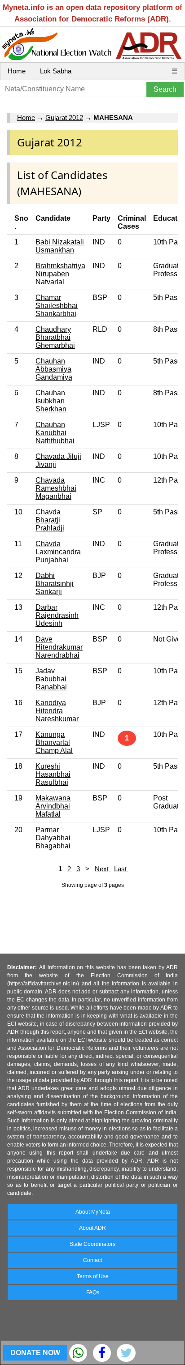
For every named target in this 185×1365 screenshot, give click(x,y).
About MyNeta (92, 1212)
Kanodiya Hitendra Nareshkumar (57, 711)
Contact (92, 1260)
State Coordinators (92, 1244)
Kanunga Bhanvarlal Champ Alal (54, 742)
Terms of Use (93, 1276)
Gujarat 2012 (64, 117)
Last (121, 869)
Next (102, 869)
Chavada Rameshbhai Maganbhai (55, 488)
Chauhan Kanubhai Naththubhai (55, 433)
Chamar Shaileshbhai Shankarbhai (56, 305)
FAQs (92, 1292)
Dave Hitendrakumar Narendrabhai (59, 647)
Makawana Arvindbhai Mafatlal (52, 806)
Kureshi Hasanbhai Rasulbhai (52, 774)
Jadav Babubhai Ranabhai (51, 679)
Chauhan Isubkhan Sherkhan (50, 401)
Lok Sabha (55, 71)
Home (17, 71)
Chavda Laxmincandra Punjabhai (58, 552)
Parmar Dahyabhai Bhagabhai (52, 838)
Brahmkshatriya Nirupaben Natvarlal (60, 274)
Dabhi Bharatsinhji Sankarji (54, 583)
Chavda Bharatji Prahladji (49, 520)
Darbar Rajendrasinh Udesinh (57, 615)
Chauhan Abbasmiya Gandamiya (53, 369)
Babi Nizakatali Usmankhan (59, 246)
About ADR (92, 1228)
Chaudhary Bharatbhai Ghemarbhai (55, 337)
